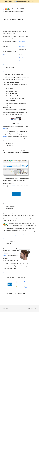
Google (29, 308)
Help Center (14, 185)
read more (5, 128)
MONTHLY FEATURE (23, 34)
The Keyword (14, 1)
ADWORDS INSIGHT (23, 41)
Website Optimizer (19, 110)
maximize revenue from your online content (14, 235)
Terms (35, 308)
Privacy (32, 308)
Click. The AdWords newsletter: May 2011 (14, 19)
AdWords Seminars (21, 286)
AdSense (4, 136)
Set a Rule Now (16, 193)
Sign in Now (10, 284)
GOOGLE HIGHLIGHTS (23, 52)
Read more (5, 231)
